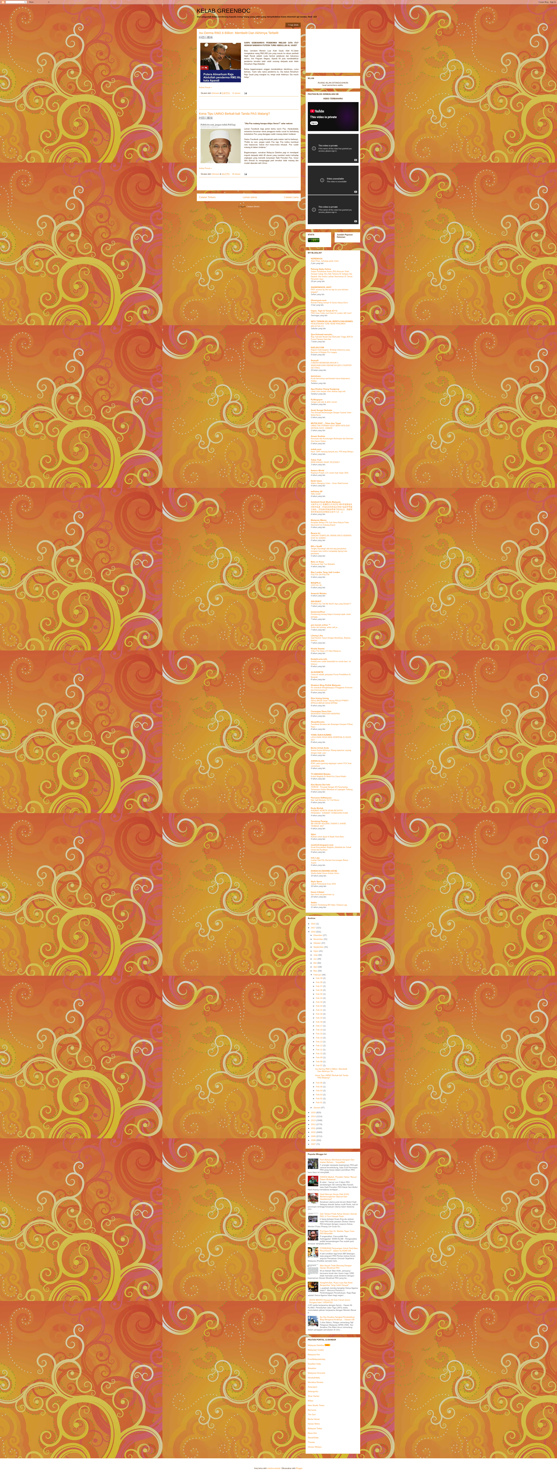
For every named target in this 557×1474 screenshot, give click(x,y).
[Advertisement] (249, 103)
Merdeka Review (315, 1382)
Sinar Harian (313, 1396)
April (315, 967)
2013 (313, 1120)
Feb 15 (319, 1033)
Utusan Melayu (315, 1447)
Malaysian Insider (316, 1350)
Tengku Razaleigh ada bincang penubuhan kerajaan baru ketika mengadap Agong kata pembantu (329, 551)
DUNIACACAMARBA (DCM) (324, 871)
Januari (317, 1107)
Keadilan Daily (314, 1364)
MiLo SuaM (316, 546)
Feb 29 (319, 978)
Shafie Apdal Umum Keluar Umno (325, 873)
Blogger (299, 1468)
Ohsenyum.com (318, 300)
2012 (313, 1124)
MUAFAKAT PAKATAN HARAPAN (325, 714)
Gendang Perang (319, 821)
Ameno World (317, 470)
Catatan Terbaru (207, 197)
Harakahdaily (314, 1377)
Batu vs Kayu (317, 562)
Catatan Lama (291, 197)
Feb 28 (319, 982)
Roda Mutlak (317, 808)
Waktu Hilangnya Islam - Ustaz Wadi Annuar (329, 483)
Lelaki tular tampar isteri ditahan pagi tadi (328, 391)
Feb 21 (319, 1010)
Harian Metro (314, 1424)
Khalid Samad (317, 648)
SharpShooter (317, 722)
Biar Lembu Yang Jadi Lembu (325, 572)
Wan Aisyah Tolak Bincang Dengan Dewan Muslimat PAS (336, 1266)
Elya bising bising (320, 698)
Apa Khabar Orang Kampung (325, 389)
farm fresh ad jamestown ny (322, 894)
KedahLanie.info (319, 659)
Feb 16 (319, 1030)
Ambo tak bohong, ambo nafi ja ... (325, 627)
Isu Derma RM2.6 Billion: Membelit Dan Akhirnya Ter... (331, 1070)
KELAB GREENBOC (224, 11)
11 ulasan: (236, 93)
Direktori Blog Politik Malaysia (326, 685)
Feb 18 (319, 1022)
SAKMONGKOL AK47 (321, 287)
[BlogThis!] (203, 37)
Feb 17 (319, 1026)
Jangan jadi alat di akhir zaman (324, 402)
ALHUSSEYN (317, 672)
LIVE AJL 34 (316, 585)
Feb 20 (319, 1014)
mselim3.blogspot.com (322, 845)
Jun (315, 959)
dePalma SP (316, 491)
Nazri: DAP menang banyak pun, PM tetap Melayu (332, 452)
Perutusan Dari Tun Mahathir (323, 564)
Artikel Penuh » (205, 87)
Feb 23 (319, 1002)
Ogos (316, 951)
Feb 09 (319, 1057)
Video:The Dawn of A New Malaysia (326, 651)
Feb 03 (319, 1094)
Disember (318, 935)
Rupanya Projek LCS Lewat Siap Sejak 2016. (330, 473)
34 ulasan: (236, 174)
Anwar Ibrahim (318, 436)
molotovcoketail (273, 1468)
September (318, 947)
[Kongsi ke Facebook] (208, 37)
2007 (313, 1144)
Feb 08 (319, 1061)
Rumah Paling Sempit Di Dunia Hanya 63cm (329, 303)
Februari (317, 975)
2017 (313, 927)
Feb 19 (319, 1018)
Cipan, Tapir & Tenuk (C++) (324, 311)
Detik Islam (316, 481)
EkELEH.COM (317, 347)
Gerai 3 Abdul (317, 892)
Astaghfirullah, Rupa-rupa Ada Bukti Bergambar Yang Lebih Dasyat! (336, 1283)
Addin (314, 902)
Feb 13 (319, 1041)
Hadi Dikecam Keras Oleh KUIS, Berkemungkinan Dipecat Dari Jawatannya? (334, 1196)
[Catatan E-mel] (245, 93)
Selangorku (313, 1391)
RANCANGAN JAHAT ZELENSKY (325, 462)
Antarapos (312, 1387)
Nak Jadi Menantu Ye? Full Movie (325, 800)
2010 (313, 1132)
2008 (313, 1140)
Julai (315, 955)
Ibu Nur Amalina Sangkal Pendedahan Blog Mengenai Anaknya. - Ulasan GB (337, 1318)
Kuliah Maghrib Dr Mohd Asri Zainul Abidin (328, 776)
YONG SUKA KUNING (321, 735)
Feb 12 (319, 1045)
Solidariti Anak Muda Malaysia (326, 502)
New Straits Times (316, 1405)
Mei (315, 963)
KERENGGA (316, 258)
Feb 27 (319, 986)
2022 (313, 924)
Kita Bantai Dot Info (320, 784)
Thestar (311, 1442)
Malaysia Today (315, 1428)
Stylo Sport (316, 881)
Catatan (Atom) (253, 206)
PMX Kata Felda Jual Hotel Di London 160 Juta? (331, 313)
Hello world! (316, 494)
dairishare (316, 376)
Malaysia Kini (314, 1354)
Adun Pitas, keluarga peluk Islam (325, 261)
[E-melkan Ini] (200, 37)
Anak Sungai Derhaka (321, 410)
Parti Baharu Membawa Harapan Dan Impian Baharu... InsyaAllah (337, 1160)
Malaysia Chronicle (316, 1373)
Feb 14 (319, 1038)
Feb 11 (319, 1049)
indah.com (316, 449)
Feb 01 (319, 1102)
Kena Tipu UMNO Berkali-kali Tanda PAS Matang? (234, 113)
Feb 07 (319, 1065)
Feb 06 (319, 1083)
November (318, 939)
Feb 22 (319, 1006)
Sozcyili (315, 360)
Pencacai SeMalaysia (321, 798)
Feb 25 (319, 994)
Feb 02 (319, 1098)
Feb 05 (319, 1086)
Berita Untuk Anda (320, 748)
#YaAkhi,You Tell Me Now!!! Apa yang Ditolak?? (331, 604)
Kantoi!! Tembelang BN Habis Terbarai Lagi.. (329, 905)
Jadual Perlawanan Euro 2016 (323, 884)
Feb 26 (319, 990)
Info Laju (315, 858)
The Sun (312, 1414)
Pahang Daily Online (321, 269)
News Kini (312, 1433)
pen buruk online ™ (320, 625)
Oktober (317, 943)
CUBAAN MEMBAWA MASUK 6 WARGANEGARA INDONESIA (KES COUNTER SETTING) (331, 365)
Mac (315, 971)
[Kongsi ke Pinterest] (211, 37)
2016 (313, 932)
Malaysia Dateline (316, 1345)
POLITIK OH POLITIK (320, 575)
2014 (313, 1116)
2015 (313, 1112)
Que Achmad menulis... (322, 334)
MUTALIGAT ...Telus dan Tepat (326, 423)
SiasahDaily (313, 1437)
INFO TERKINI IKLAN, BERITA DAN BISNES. (332, 321)
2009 (313, 1136)
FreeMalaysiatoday (316, 1359)
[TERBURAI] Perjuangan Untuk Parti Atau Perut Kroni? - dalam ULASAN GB (339, 1249)
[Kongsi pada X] (205, 37)
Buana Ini (315, 533)
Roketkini (312, 1368)
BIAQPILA (316, 583)
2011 (313, 1128)
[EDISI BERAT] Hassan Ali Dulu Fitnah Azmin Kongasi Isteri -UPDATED (329, 1301)
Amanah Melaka (319, 593)
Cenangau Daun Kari (321, 711)
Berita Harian (314, 1419)
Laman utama (250, 197)
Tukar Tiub (316, 460)
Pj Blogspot (316, 399)
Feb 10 (319, 1053)
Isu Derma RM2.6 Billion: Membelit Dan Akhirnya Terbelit (238, 33)
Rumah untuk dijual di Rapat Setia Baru (327, 837)
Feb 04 (319, 1090)
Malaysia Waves (319, 520)
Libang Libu (317, 635)
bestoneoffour (318, 612)
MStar (310, 1401)
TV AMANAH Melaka (320, 774)
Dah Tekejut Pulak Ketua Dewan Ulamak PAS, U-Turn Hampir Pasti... (338, 1215)
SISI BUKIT (316, 601)
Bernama (312, 1410)
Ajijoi (313, 834)
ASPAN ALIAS (317, 761)
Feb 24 (319, 998)
